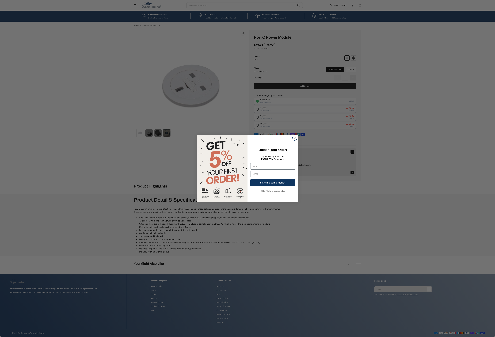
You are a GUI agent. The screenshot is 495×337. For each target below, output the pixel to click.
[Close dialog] (294, 138)
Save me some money (272, 182)
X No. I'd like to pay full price (273, 191)
